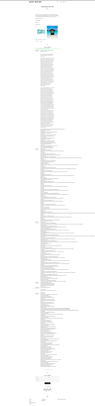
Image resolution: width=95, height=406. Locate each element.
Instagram (44, 400)
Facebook (44, 399)
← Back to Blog (47, 386)
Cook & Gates (45, 14)
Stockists (30, 401)
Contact (30, 403)
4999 (49, 369)
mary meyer (44, 39)
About (30, 400)
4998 (46, 369)
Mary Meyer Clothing (63, 399)
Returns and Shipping (32, 402)
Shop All (30, 399)
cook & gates (40, 39)
